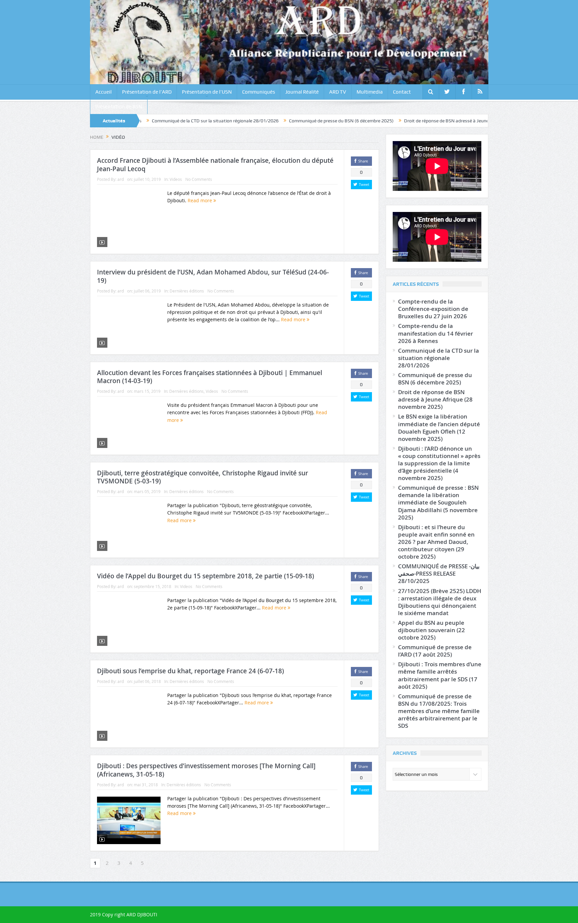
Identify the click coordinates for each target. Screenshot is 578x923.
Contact (402, 92)
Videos (176, 179)
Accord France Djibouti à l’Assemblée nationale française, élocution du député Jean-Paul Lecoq (215, 164)
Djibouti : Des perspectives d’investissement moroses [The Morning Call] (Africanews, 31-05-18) (206, 770)
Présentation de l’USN (207, 92)
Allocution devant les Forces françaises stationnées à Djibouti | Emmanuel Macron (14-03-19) (209, 376)
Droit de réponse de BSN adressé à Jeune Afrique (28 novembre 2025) (437, 120)
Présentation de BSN (118, 107)
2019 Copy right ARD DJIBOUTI (123, 914)
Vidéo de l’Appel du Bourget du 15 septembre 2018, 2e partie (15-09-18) (205, 576)
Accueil (103, 92)
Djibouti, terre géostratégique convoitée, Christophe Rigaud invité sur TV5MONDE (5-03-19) (202, 477)
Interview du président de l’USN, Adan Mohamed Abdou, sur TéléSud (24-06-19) (213, 276)
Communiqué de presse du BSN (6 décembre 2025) (303, 120)
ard (120, 179)
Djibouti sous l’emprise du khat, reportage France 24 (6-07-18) (190, 671)
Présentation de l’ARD (147, 92)
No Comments (198, 179)
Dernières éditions (187, 291)
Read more (200, 200)
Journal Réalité (302, 92)
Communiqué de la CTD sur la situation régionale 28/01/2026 (176, 120)
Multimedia (370, 92)
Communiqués (258, 92)
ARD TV (337, 92)
